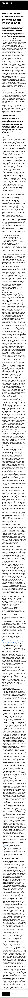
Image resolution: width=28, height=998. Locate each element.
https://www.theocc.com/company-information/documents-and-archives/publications (12, 642)
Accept (6, 994)
